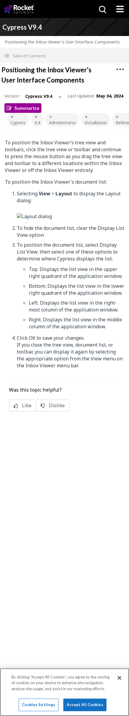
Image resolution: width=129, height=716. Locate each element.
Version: (12, 96)
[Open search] (102, 9)
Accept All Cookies (85, 704)
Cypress (18, 122)
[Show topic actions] (120, 69)
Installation (96, 122)
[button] (64, 55)
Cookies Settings (38, 704)
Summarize (26, 108)
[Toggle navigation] (120, 9)
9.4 (37, 122)
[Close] (119, 677)
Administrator (62, 122)
